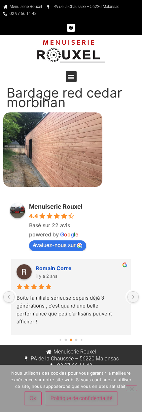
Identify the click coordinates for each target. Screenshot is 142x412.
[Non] (131, 388)
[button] (71, 76)
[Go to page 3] (76, 340)
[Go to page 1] (66, 340)
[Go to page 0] (60, 340)
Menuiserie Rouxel (56, 206)
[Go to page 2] (71, 340)
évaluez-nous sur (54, 245)
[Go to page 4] (81, 340)
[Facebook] (71, 28)
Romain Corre (54, 268)
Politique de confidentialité (81, 398)
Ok (33, 398)
